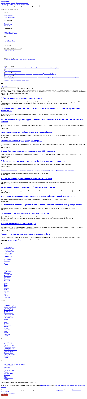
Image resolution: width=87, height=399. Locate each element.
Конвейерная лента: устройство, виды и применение (19, 59)
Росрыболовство (9, 369)
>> (20, 240)
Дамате (6, 372)
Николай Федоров (9, 351)
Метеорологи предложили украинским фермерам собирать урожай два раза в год (38, 196)
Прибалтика (7, 329)
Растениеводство (9, 251)
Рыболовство (8, 253)
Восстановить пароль (22, 3)
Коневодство (8, 256)
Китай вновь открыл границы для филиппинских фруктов (28, 187)
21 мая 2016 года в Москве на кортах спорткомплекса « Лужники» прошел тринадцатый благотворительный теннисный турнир (41, 77)
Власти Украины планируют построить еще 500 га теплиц (28, 151)
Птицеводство (8, 250)
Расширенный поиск (10, 50)
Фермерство (7, 259)
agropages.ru (59, 390)
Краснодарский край (10, 307)
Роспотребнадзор (9, 370)
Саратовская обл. (9, 314)
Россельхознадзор (9, 365)
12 (17, 240)
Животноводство (9, 248)
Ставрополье (8, 316)
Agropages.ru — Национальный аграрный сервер (15, 4)
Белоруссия (7, 325)
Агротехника (8, 247)
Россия (6, 304)
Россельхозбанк (8, 373)
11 (16, 240)
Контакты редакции (71, 385)
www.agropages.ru (6, 1)
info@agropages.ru (45, 385)
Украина (6, 323)
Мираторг (7, 367)
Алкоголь (7, 297)
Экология (7, 279)
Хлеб (5, 289)
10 (15, 240)
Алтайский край (9, 305)
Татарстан (7, 311)
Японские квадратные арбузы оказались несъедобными (27, 132)
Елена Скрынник (9, 345)
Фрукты (6, 291)
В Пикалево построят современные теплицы (21, 98)
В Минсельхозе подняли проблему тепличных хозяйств (26, 178)
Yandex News (4, 393)
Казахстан (7, 326)
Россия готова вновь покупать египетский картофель (25, 234)
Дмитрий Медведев (9, 347)
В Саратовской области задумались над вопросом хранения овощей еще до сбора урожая (41, 205)
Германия (7, 334)
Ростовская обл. (8, 313)
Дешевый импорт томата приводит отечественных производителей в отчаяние (37, 170)
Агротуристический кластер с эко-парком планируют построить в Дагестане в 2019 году (30, 74)
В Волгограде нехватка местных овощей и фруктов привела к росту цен (34, 161)
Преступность (8, 271)
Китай (6, 332)
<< (8, 240)
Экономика (7, 266)
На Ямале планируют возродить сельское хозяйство (25, 213)
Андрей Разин (8, 342)
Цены (5, 268)
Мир (5, 322)
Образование (8, 274)
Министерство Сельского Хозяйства (14, 364)
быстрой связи (59, 385)
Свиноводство (8, 258)
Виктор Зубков (8, 353)
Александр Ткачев (9, 344)
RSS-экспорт (4, 86)
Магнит (6, 376)
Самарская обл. (8, 317)
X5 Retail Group (8, 378)
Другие (6, 264)
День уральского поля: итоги (12, 71)
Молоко (6, 288)
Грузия (6, 328)
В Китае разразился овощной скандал (18, 224)
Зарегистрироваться (9, 3)
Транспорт (7, 280)
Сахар (6, 295)
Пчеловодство (8, 254)
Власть (6, 270)
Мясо (5, 286)
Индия (6, 335)
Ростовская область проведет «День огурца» (21, 141)
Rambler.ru (12, 393)
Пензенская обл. (9, 308)
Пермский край (8, 310)
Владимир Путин (9, 348)
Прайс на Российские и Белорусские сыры (16, 80)
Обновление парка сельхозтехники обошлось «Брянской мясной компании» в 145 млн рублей (31, 68)
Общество (7, 273)
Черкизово (7, 375)
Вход (2, 3)
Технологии (7, 276)
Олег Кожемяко (8, 356)
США (5, 331)
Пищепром (7, 261)
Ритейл (6, 283)
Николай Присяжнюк (10, 350)
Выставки (7, 277)
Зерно (5, 285)
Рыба (5, 294)
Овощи (6, 292)
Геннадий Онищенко (10, 354)
